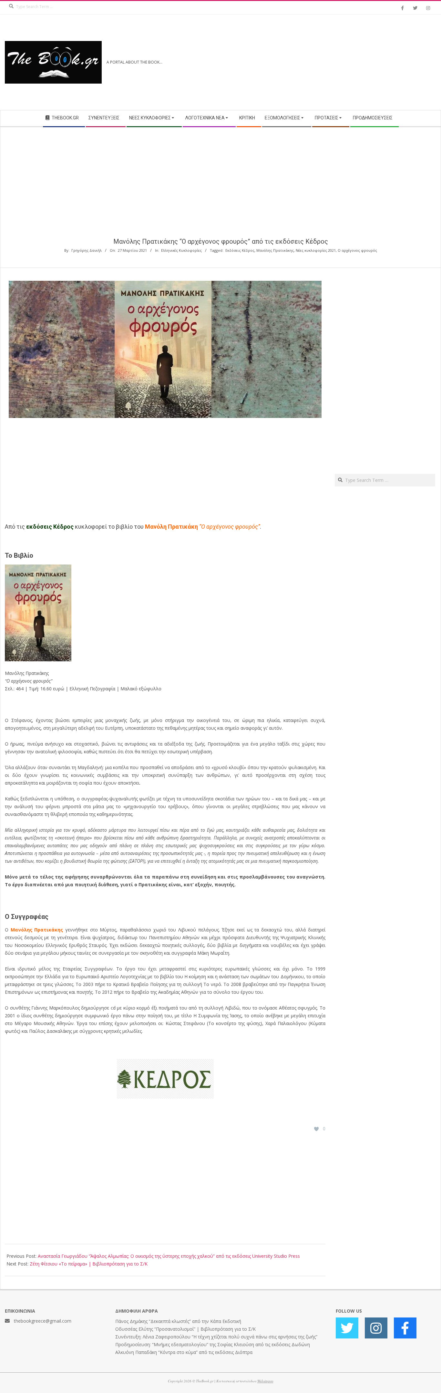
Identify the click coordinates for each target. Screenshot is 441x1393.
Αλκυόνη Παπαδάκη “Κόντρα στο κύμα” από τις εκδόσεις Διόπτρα (183, 1352)
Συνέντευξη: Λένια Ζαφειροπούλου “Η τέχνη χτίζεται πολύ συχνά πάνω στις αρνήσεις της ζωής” (216, 1337)
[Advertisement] (328, 62)
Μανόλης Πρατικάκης (275, 250)
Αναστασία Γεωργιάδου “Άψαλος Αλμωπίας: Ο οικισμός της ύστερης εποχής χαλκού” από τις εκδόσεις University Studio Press (169, 1256)
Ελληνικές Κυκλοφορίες (181, 250)
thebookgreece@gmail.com (42, 1321)
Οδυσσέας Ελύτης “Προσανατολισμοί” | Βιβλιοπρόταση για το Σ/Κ (185, 1329)
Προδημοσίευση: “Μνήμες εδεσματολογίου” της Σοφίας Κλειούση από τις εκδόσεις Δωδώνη (212, 1344)
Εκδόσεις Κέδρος (239, 250)
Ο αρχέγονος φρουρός (357, 250)
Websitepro (265, 1380)
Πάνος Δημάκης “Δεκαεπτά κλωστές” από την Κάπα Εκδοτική (178, 1321)
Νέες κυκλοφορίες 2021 (316, 250)
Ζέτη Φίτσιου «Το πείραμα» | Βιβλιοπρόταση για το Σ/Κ (89, 1264)
